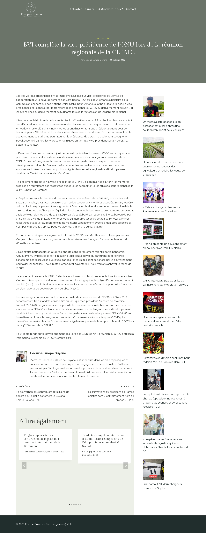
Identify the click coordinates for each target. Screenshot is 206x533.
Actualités (76, 9)
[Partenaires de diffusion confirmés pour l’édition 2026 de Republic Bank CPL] (166, 343)
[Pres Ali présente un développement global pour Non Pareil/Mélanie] (166, 228)
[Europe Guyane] (31, 9)
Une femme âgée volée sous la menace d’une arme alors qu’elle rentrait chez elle (162, 321)
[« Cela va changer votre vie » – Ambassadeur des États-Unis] (166, 192)
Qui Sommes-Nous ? (110, 9)
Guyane (90, 9)
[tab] (69, 504)
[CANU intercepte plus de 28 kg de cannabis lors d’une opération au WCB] (166, 265)
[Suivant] (125, 465)
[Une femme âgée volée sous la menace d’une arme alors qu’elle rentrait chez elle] (166, 302)
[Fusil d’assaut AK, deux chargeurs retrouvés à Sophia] (166, 469)
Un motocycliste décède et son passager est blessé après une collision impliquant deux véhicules (163, 125)
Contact (131, 9)
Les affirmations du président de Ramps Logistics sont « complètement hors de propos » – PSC (110, 393)
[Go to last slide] (24, 465)
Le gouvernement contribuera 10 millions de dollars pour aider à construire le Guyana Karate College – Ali (42, 393)
